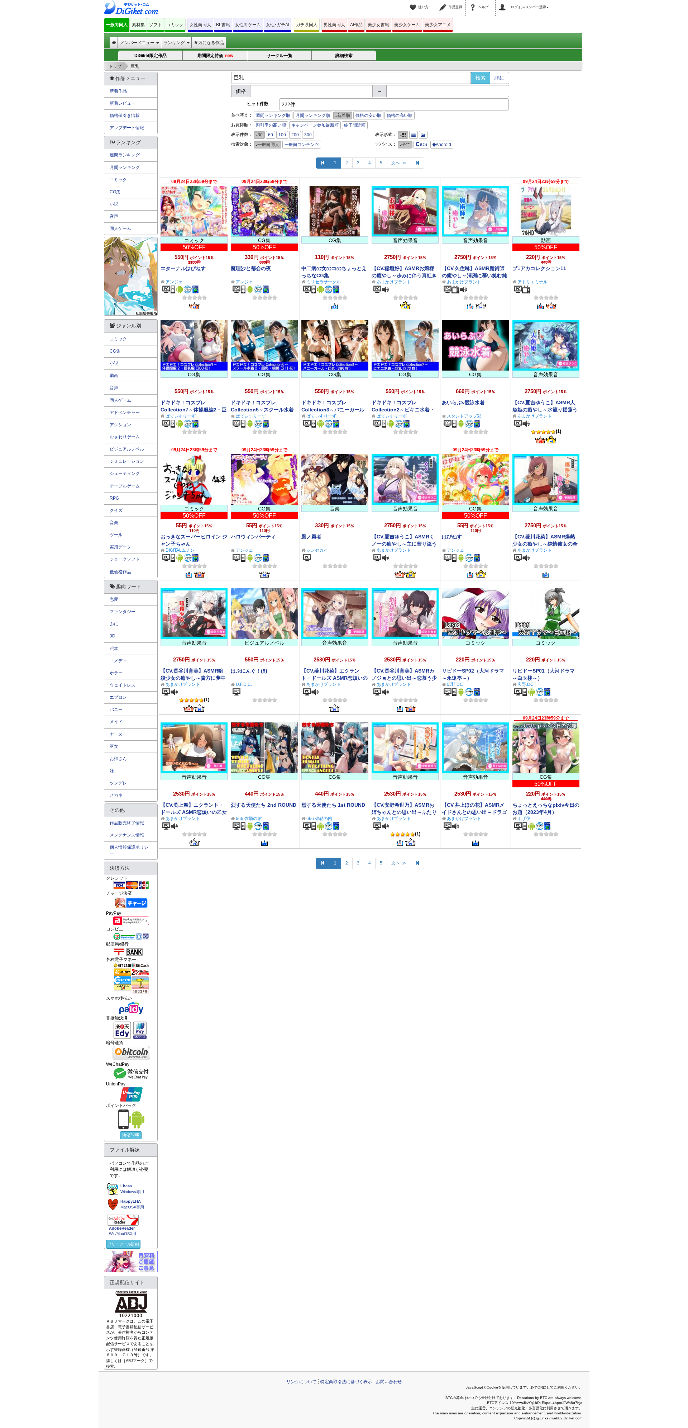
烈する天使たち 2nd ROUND (263, 805)
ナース (116, 734)
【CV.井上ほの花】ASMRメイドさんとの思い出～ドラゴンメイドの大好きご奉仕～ (474, 812)
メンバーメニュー (138, 42)
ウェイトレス (122, 685)
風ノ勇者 (311, 536)
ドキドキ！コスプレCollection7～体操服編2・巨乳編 (193, 410)
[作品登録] (444, 2)
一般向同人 (117, 24)
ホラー (116, 672)
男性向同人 (334, 24)
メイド (116, 721)
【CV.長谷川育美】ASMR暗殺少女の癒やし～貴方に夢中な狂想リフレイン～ (193, 678)
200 (295, 134)
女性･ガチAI (277, 24)
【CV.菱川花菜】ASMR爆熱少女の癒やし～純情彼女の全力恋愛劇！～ (545, 544)
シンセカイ (317, 550)
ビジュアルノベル (127, 449)
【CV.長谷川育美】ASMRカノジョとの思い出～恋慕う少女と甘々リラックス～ (404, 678)
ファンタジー (122, 611)
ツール (116, 534)
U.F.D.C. (244, 684)
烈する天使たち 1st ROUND (333, 805)
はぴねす (452, 536)
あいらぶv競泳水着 (463, 402)
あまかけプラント (394, 281)
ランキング (174, 42)
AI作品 (356, 24)
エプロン (118, 697)
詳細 (499, 78)
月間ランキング (125, 167)
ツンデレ (118, 783)
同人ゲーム (120, 228)
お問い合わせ (389, 1381)
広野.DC (455, 684)
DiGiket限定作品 (150, 55)
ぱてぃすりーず (181, 416)
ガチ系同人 (306, 24)
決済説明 (130, 1135)
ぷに (114, 623)
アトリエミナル (532, 281)
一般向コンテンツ (302, 144)
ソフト (155, 24)
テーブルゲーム (125, 486)
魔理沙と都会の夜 (251, 268)
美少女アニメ (438, 24)
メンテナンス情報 (127, 835)
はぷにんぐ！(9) (249, 671)
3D (112, 635)
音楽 (114, 522)
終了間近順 (355, 125)
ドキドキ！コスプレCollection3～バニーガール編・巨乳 (332, 410)
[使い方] (414, 2)
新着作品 (118, 91)
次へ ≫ (398, 162)
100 (282, 134)
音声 (114, 216)
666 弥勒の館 (249, 818)
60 (270, 134)
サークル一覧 (279, 55)
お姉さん (118, 758)
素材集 (138, 24)
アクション (120, 424)
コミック (174, 24)
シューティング (125, 473)
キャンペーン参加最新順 (315, 125)
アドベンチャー (125, 412)
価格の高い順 (399, 115)
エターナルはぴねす (183, 268)
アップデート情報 (127, 127)
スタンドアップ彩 (464, 416)
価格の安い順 (368, 115)
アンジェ (174, 281)
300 (308, 134)
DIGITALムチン (180, 550)
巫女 (114, 746)
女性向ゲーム (248, 24)
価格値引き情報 (125, 115)
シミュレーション (127, 461)
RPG (114, 498)
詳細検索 (344, 55)
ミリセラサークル (323, 281)
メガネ (116, 795)
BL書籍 (223, 24)
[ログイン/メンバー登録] (503, 2)
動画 (114, 375)
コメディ (118, 660)
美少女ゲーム (407, 24)
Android (443, 144)
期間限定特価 (215, 55)
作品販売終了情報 (127, 822)
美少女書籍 (378, 24)
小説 (114, 204)
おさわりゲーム (125, 436)
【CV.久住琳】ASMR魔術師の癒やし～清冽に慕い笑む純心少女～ (474, 275)
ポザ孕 (523, 818)
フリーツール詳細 (123, 1244)
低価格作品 (120, 571)
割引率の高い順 (271, 125)
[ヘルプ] (474, 2)
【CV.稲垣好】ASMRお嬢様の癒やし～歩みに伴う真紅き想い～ (404, 275)
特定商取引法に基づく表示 (346, 1381)
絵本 (114, 648)
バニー (116, 709)
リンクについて (301, 1381)
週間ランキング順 (273, 115)
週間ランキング (125, 154)
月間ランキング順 (313, 115)
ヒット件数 (257, 103)
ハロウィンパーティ (253, 536)
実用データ (120, 547)
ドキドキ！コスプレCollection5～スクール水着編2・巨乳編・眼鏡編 (262, 410)
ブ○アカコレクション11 (539, 268)
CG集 (115, 191)
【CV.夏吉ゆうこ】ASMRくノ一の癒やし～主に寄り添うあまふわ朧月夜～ (404, 544)
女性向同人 (200, 24)
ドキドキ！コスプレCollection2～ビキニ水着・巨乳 (403, 410)
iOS (423, 144)
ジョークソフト (125, 559)
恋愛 (114, 599)
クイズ (116, 510)
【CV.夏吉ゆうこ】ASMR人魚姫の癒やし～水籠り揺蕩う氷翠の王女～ (545, 410)
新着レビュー (122, 103)
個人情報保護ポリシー (129, 850)
